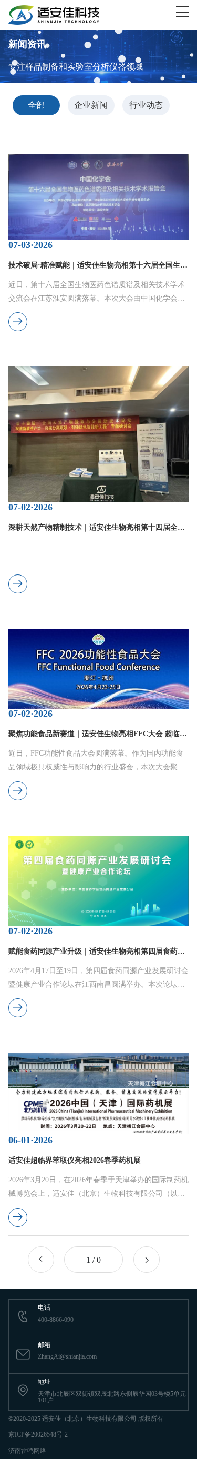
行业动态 (146, 105)
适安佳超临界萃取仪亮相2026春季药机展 (74, 1160)
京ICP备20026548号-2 (38, 1434)
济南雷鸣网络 (27, 1450)
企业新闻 (91, 105)
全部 (36, 105)
